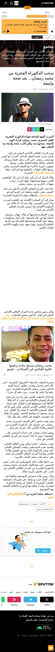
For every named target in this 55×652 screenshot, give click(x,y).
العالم (40, 592)
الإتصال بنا (23, 616)
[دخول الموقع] (11, 3)
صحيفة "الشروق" (43, 172)
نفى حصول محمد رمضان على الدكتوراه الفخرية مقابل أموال (27, 318)
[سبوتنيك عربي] (48, 4)
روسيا (32, 592)
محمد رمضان (46, 195)
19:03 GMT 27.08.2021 (43, 89)
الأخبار (42, 504)
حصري (18, 592)
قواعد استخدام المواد (37, 616)
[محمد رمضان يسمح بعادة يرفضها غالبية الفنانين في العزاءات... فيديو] (27, 344)
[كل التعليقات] (51, 648)
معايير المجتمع (32, 620)
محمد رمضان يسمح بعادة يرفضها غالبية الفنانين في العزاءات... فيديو (29, 367)
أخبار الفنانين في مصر (44, 509)
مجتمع (50, 504)
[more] (4, 375)
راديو (11, 592)
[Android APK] (44, 627)
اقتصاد (25, 592)
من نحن (50, 616)
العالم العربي (49, 592)
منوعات (34, 504)
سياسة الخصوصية (46, 620)
